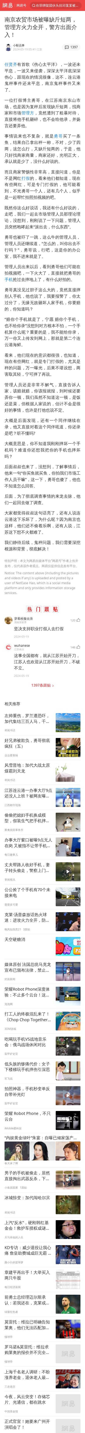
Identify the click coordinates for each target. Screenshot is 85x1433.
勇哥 (58, 136)
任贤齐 (11, 64)
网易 (7, 5)
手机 (9, 279)
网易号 (21, 5)
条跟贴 (41, 685)
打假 (25, 178)
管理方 (27, 113)
